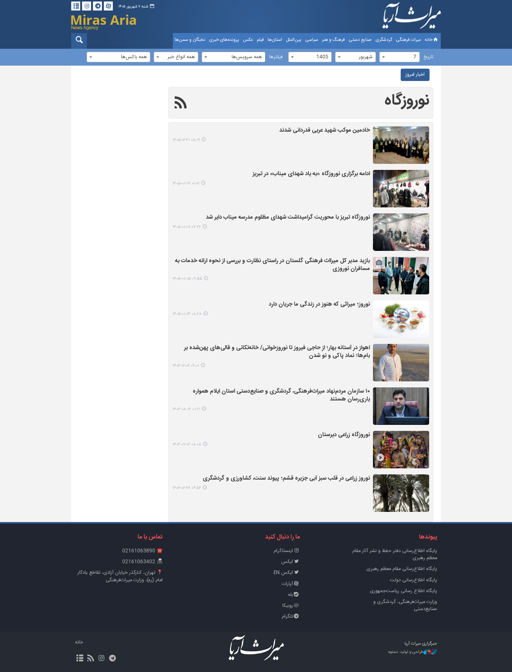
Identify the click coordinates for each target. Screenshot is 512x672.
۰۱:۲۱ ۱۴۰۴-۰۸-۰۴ (186, 409)
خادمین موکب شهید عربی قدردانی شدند (324, 130)
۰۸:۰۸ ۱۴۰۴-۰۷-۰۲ (186, 444)
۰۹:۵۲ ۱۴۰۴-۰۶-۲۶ (186, 488)
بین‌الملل (293, 40)
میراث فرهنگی (408, 40)
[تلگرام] (97, 6)
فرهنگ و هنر (333, 40)
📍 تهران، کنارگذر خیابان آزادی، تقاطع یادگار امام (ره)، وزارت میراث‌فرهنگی (120, 576)
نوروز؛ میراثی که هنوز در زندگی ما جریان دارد (319, 304)
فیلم (260, 40)
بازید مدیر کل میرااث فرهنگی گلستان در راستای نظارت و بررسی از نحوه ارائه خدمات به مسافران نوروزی (272, 265)
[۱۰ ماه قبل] (401, 406)
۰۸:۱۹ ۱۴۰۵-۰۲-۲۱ (186, 140)
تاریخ (428, 57)
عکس (248, 40)
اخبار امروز (415, 75)
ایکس (287, 562)
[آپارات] (108, 6)
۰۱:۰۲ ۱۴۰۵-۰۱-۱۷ (185, 183)
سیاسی (311, 40)
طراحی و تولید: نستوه (406, 652)
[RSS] (180, 104)
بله (290, 595)
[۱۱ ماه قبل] (401, 449)
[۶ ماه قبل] (401, 362)
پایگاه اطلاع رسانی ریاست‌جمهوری (403, 591)
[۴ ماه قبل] (401, 188)
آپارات (287, 584)
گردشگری (384, 40)
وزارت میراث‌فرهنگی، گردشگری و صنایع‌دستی (405, 605)
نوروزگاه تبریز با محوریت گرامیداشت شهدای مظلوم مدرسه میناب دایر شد (288, 217)
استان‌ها (275, 40)
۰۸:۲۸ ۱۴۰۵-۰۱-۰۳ (187, 314)
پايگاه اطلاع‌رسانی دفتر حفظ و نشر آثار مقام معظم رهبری (394, 554)
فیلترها (276, 57)
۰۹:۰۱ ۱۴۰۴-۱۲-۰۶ (185, 365)
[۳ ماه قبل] (401, 145)
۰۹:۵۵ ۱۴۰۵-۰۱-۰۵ (187, 278)
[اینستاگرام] (86, 6)
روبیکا (287, 606)
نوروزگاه (407, 100)
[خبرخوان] (90, 658)
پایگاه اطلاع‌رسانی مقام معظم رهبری (402, 569)
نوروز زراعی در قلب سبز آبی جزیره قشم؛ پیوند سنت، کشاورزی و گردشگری (286, 478)
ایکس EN (283, 573)
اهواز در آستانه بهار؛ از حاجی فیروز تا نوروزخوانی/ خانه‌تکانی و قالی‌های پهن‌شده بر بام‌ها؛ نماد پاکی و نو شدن (277, 352)
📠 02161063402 (142, 562)
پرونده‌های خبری (224, 40)
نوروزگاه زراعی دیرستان (344, 435)
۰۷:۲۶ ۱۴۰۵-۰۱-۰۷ (186, 227)
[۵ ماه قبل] (401, 232)
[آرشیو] (75, 6)
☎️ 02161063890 (142, 551)
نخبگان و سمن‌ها (190, 40)
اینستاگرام (283, 551)
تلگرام (287, 617)
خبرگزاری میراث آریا (411, 17)
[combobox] (399, 57)
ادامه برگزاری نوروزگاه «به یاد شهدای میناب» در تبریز (311, 174)
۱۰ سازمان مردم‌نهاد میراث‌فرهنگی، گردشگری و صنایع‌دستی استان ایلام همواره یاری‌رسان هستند (281, 395)
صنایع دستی (360, 40)
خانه (429, 40)
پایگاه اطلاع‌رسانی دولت (413, 580)
